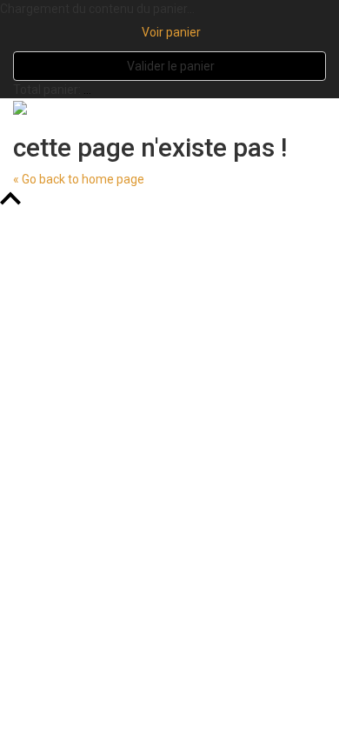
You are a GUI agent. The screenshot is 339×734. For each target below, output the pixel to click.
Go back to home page (78, 179)
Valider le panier (169, 66)
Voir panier (170, 32)
